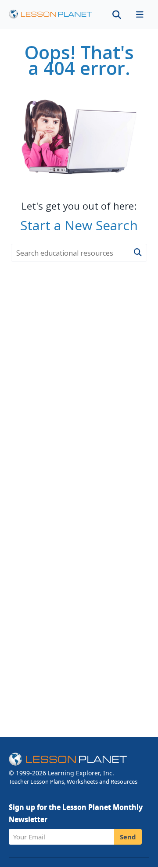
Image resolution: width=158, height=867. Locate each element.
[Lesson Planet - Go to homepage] (50, 14)
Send (128, 836)
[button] (139, 14)
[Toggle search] (116, 14)
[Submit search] (137, 253)
